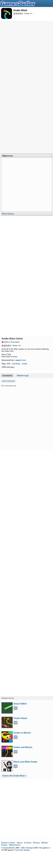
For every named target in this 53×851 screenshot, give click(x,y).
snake (24, 364)
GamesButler (26, 3)
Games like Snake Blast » (14, 775)
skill (8, 364)
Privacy (36, 843)
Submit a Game (8, 843)
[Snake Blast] (6, 13)
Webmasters (15, 845)
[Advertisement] (26, 49)
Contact (27, 843)
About (19, 843)
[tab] (26, 155)
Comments (7, 375)
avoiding (16, 364)
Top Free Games (22, 850)
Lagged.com (20, 360)
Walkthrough (23, 375)
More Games (8, 214)
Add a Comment (8, 381)
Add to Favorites (12, 342)
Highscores (7, 156)
